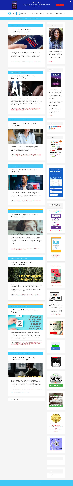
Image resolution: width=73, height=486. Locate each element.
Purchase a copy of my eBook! (55, 230)
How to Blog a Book (17, 13)
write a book (18, 156)
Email (51, 190)
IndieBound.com (55, 256)
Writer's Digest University (54, 429)
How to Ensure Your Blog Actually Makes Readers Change (23, 358)
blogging (39, 61)
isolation (12, 249)
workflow (23, 110)
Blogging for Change (18, 342)
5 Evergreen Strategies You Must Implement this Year (22, 263)
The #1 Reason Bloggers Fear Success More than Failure (24, 216)
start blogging (23, 201)
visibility (25, 249)
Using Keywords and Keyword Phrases (30, 294)
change (14, 248)
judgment (15, 249)
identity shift (15, 201)
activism (27, 342)
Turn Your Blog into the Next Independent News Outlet (21, 30)
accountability (28, 247)
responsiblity (19, 249)
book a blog (35, 295)
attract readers (36, 108)
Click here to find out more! (56, 314)
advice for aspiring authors (29, 154)
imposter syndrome (37, 248)
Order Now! (51, 115)
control (16, 248)
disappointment (20, 248)
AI (31, 108)
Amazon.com (56, 254)
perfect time (19, 201)
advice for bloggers (28, 61)
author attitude (21, 155)
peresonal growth (38, 155)
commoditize (20, 109)
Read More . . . (51, 61)
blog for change (16, 343)
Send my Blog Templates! (54, 195)
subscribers (16, 110)
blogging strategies (30, 295)
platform (37, 109)
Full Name (51, 186)
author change (33, 342)
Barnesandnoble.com (55, 255)
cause (28, 343)
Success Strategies (17, 61)
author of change (37, 342)
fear (38, 200)
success (19, 110)
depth (30, 109)
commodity (24, 109)
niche (35, 109)
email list (33, 109)
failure (23, 248)
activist (30, 342)
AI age (33, 108)
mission (12, 344)
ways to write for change (21, 344)
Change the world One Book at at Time (34, 343)
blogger (36, 61)
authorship (24, 155)
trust (21, 110)
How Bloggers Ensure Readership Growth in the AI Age (23, 77)
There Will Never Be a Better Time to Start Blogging (24, 171)
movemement (16, 344)
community (27, 109)
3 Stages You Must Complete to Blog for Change (25, 311)
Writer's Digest (57, 426)
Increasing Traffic (17, 294)
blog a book (33, 61)
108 (17, 399)
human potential (28, 248)
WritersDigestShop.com (56, 257)
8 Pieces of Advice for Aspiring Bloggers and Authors (25, 124)
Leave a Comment (24, 25)
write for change (27, 344)
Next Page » (21, 399)
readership (12, 110)
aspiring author (16, 155)
